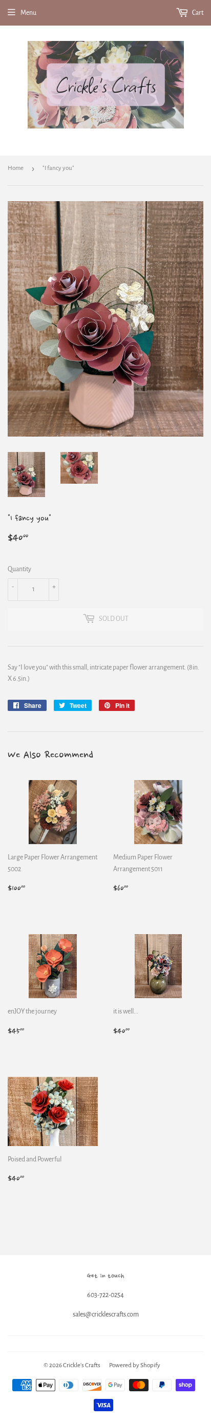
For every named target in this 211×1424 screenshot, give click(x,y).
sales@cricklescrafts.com (106, 1314)
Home (16, 168)
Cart (197, 12)
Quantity (19, 569)
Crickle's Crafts (81, 1365)
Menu (28, 12)
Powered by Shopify (134, 1365)
